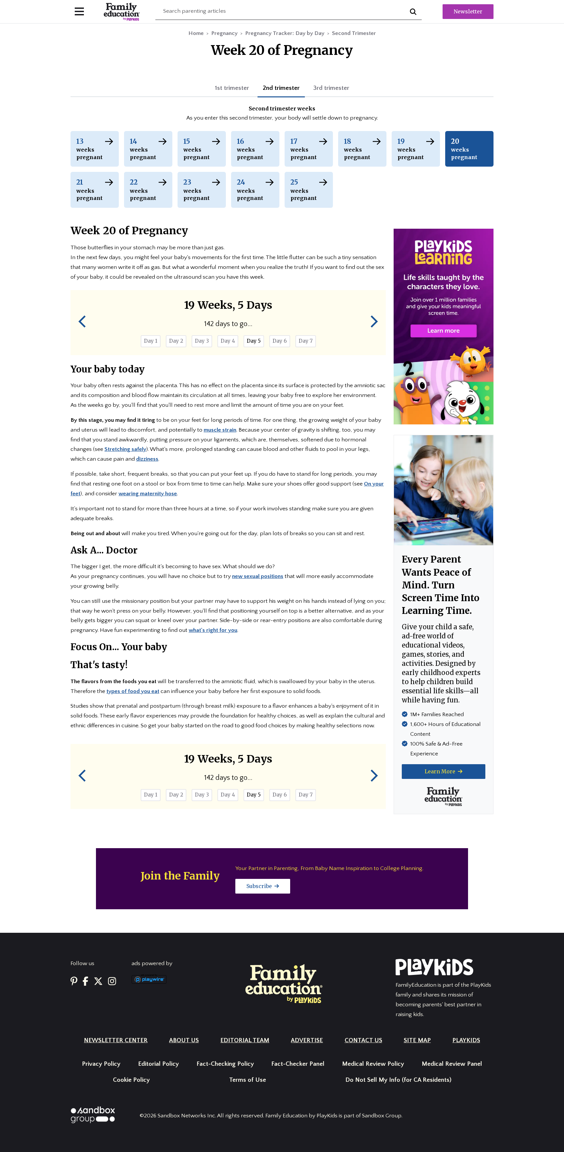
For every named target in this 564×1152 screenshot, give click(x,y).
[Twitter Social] (98, 982)
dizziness (147, 459)
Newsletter (468, 11)
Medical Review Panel (452, 1064)
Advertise (307, 1040)
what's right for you (213, 630)
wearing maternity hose (147, 493)
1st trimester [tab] (232, 88)
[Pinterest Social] (73, 982)
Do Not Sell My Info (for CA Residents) (398, 1080)
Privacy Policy (101, 1064)
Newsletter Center (116, 1040)
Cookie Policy (131, 1080)
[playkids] (444, 326)
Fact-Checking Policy (225, 1064)
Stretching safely (125, 449)
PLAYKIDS (466, 1040)
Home (196, 33)
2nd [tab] (281, 88)
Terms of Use (247, 1080)
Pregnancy (224, 33)
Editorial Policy (158, 1064)
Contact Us (363, 1040)
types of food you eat (132, 691)
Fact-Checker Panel (297, 1064)
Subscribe (259, 886)
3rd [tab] (331, 88)
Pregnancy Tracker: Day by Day (284, 33)
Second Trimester (354, 33)
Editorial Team (244, 1040)
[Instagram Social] (112, 982)
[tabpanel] (282, 114)
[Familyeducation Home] (284, 983)
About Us (184, 1040)
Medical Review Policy (373, 1064)
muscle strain (220, 430)
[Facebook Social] (85, 982)
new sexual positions (257, 576)
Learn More (441, 771)
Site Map (417, 1040)
